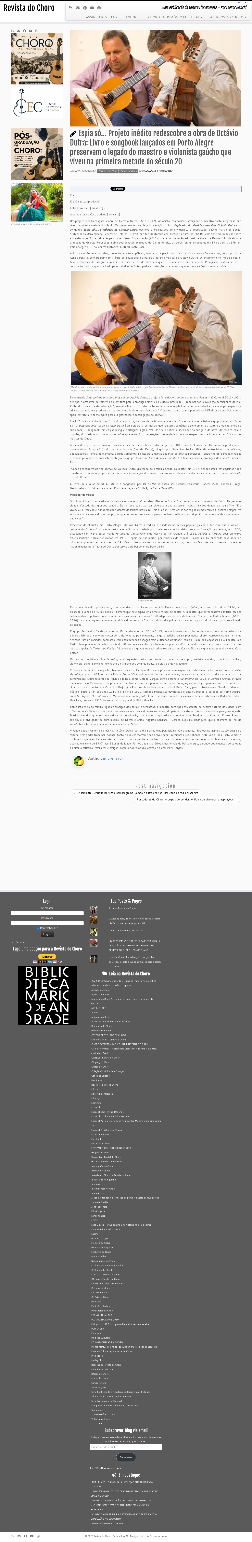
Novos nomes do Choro (103, 1261)
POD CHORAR (98, 1328)
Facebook (96, 1139)
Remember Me (48, 928)
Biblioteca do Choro (107, 171)
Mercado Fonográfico (102, 1247)
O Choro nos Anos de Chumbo (107, 1265)
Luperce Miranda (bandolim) (105, 1229)
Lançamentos (98, 1215)
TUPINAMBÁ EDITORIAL (103, 1414)
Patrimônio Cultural (101, 1306)
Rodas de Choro (99, 1378)
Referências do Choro (102, 1369)
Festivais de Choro (100, 1143)
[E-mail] (79, 7)
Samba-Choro (98, 1383)
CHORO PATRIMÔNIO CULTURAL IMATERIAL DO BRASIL (120, 1044)
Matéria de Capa (99, 1238)
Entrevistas (97, 1102)
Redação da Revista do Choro (106, 1364)
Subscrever (126, 1457)
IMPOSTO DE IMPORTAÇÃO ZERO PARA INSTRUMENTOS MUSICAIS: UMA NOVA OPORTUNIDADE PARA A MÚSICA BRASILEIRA (121, 1505)
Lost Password (18, 942)
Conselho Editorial (100, 1075)
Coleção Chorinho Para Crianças (107, 1071)
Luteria (94, 1233)
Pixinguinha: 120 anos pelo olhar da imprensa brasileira (120, 1324)
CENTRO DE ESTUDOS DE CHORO (108, 1035)
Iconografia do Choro (102, 1166)
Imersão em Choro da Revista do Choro (111, 1175)
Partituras (96, 1301)
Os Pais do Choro (100, 1297)
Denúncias (96, 1080)
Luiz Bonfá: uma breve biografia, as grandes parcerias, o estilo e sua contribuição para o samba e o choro (135, 962)
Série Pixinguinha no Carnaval (106, 1401)
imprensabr (166, 170)
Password (47, 918)
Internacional (98, 1193)
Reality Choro (98, 1360)
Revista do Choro (29, 8)
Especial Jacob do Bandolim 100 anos (111, 1116)
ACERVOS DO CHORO (227, 17)
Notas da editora (99, 1256)
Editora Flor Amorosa (102, 1093)
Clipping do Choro (100, 1062)
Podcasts (96, 1333)
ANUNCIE (132, 17)
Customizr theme (158, 1536)
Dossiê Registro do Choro (104, 1084)
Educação (96, 1098)
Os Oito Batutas (99, 1292)
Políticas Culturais (100, 1337)
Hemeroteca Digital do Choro (106, 1157)
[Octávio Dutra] (154, 575)
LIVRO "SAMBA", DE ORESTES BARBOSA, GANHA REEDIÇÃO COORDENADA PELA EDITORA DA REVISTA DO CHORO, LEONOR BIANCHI (134, 945)
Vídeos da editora (100, 1419)
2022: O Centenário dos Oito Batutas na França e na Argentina (123, 981)
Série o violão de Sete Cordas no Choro (111, 1396)
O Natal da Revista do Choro (105, 1274)
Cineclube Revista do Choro (105, 1057)
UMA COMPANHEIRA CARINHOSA (126, 930)
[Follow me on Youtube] (93, 7)
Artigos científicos (100, 1017)
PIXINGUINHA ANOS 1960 (105, 1319)
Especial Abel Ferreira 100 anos (107, 1111)
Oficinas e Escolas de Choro (105, 1279)
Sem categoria (98, 1387)
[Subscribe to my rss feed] (72, 7)
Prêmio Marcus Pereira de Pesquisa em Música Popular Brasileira (124, 1346)
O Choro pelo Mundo (102, 1270)
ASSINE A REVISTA (101, 17)
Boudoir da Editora (101, 1030)
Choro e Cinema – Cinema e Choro (108, 1039)
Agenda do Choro (100, 994)
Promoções (97, 1355)
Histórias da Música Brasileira (106, 1161)
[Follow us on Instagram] (100, 7)
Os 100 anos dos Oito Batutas (107, 1283)
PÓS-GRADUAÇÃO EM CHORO (107, 1342)
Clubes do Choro (100, 1066)
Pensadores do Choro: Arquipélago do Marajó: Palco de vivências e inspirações (187, 799)
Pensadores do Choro (102, 1310)
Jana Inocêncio (99, 1206)
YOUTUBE (96, 1423)
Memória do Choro (100, 1242)
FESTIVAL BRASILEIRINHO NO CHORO (111, 1148)
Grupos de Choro (100, 1152)
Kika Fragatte (98, 1211)
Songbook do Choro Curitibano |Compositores (115, 1405)
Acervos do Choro (100, 990)
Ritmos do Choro (100, 1373)
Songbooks (97, 1410)
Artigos (95, 1012)
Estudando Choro (128, 171)
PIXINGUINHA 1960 (101, 1315)
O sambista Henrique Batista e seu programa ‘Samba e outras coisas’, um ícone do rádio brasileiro (136, 793)
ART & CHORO (98, 1008)
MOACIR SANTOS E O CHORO (107, 1523)
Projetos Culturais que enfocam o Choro (111, 1351)
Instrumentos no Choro (103, 1188)
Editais (94, 1089)
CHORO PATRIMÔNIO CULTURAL (174, 17)
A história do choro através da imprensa (111, 985)
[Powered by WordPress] (127, 1535)
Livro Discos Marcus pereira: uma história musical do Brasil (121, 1224)
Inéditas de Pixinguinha (103, 1179)
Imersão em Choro (100, 1170)
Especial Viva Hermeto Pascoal (106, 1130)
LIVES (94, 1220)
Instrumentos (98, 1184)
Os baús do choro (100, 1288)
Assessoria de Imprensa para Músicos (111, 1021)
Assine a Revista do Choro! (122, 908)
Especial (95, 1107)
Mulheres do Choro (101, 1252)
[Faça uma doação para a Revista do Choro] (47, 958)
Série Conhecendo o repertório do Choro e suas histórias (120, 1392)
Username (47, 908)
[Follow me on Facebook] (86, 7)
